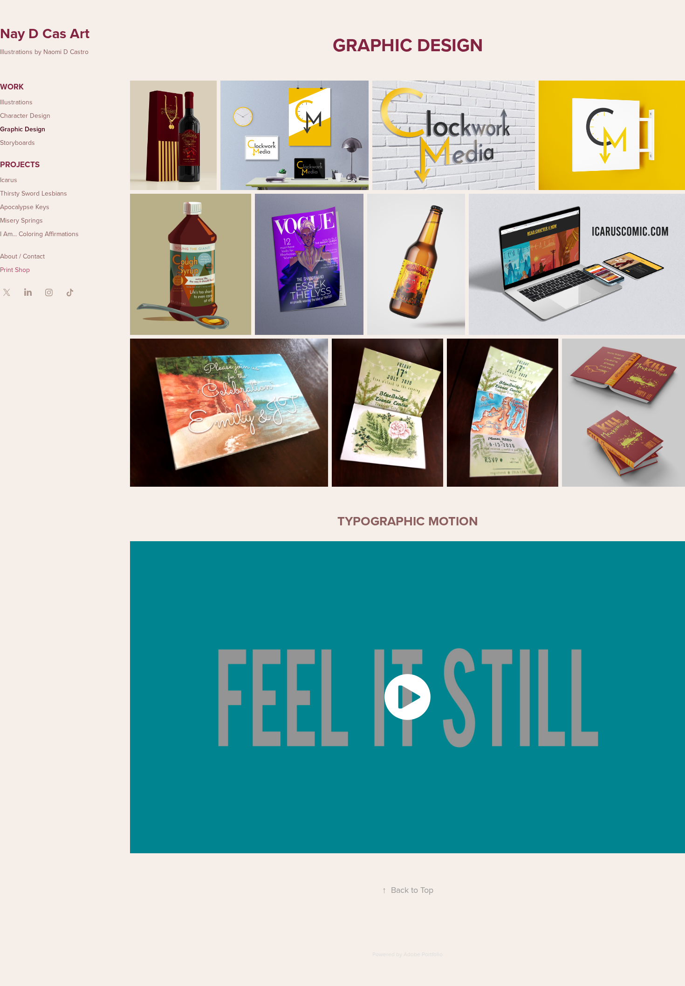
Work (12, 86)
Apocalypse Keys (24, 206)
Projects (20, 164)
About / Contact (22, 256)
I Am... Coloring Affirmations (39, 233)
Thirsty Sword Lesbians (33, 193)
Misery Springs (21, 220)
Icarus (8, 179)
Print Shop (15, 269)
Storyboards (17, 142)
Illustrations (16, 102)
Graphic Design (22, 129)
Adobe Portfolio (423, 954)
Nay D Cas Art (44, 33)
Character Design (25, 115)
